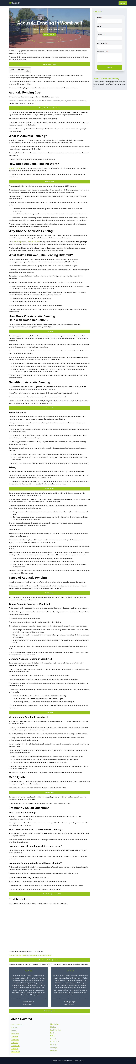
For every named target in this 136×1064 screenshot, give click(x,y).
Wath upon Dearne (15, 955)
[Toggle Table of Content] (27, 70)
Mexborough (39, 955)
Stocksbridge (15, 1051)
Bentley (52, 1033)
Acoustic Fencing (14, 168)
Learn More (49, 331)
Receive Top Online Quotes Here (49, 960)
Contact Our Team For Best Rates (49, 108)
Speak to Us (49, 408)
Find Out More (49, 181)
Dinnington (53, 1045)
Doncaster (53, 1039)
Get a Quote (48, 34)
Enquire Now (49, 792)
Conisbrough (15, 1045)
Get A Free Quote (49, 1010)
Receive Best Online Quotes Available (49, 894)
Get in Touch (49, 488)
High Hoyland (54, 1024)
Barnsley (32, 955)
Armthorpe (53, 1048)
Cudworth (25, 955)
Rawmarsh (48, 955)
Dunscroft (53, 1051)
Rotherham (14, 1042)
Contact (122, 3)
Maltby (52, 1036)
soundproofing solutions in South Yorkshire (26, 242)
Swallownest (54, 1042)
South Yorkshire (55, 1030)
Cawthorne (14, 1048)
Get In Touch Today (49, 64)
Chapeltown (15, 1039)
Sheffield (53, 1027)
